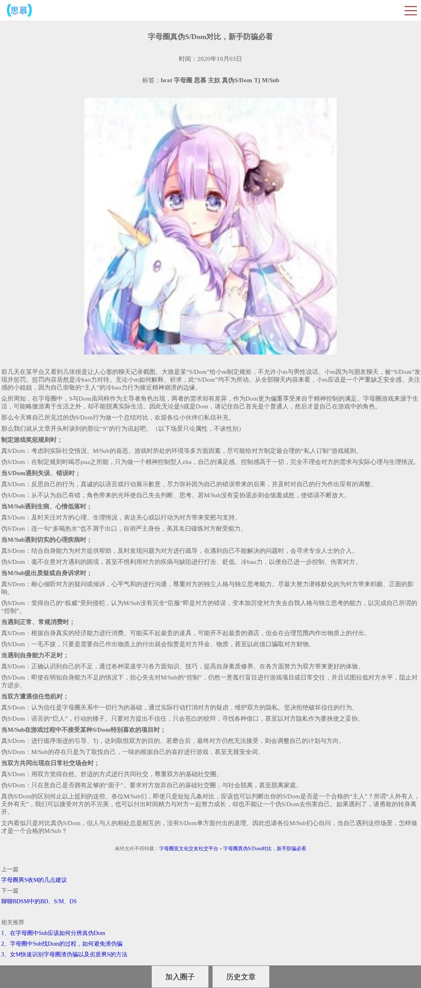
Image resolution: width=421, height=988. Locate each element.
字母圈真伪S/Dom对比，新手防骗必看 (264, 848)
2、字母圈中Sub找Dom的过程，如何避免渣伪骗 (62, 944)
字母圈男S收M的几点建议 (34, 880)
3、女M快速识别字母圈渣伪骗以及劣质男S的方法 (64, 954)
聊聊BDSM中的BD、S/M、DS (39, 901)
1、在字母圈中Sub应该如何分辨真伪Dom (53, 933)
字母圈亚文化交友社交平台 (188, 848)
